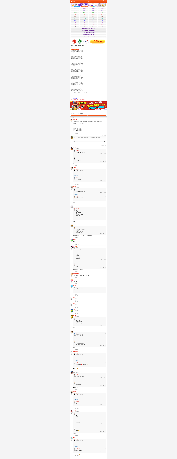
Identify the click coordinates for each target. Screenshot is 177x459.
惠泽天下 (102, 18)
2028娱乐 (102, 8)
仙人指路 (75, 26)
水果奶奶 (102, 16)
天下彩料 (93, 16)
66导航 (102, 20)
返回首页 (88, 115)
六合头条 (84, 26)
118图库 (102, 14)
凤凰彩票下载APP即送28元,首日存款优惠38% (88, 34)
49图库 (75, 14)
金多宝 (102, 22)
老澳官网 (84, 12)
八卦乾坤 (102, 26)
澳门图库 (102, 10)
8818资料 (84, 18)
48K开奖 (84, 10)
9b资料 (84, 14)
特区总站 (75, 8)
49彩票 (102, 12)
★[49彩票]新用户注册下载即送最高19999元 (88, 28)
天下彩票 (84, 8)
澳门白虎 (93, 26)
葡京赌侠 (84, 24)
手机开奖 (75, 10)
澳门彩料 (93, 10)
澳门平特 (75, 18)
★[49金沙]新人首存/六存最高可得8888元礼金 (88, 30)
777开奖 (93, 20)
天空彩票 (93, 8)
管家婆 (75, 24)
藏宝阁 (84, 22)
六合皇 (75, 22)
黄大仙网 (93, 12)
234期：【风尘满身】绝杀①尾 (78, 113)
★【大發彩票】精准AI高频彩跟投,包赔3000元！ (88, 32)
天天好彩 (75, 16)
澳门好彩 (75, 12)
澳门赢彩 (93, 14)
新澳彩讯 (102, 24)
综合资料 (75, 20)
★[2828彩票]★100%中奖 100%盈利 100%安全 (88, 36)
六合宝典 (93, 24)
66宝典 (93, 18)
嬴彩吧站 (84, 16)
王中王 (84, 20)
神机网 (93, 22)
